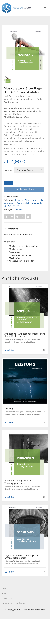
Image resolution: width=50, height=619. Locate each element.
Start (4, 589)
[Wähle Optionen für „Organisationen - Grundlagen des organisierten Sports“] (44, 572)
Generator (20, 209)
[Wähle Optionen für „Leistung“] (44, 422)
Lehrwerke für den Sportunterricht (17, 339)
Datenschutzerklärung (13, 603)
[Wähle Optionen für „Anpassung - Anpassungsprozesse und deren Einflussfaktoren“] (44, 350)
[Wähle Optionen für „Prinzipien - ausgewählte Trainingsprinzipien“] (44, 497)
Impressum (7, 598)
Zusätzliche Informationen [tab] (18, 234)
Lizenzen (9, 170)
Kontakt (6, 593)
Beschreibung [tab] (11, 228)
